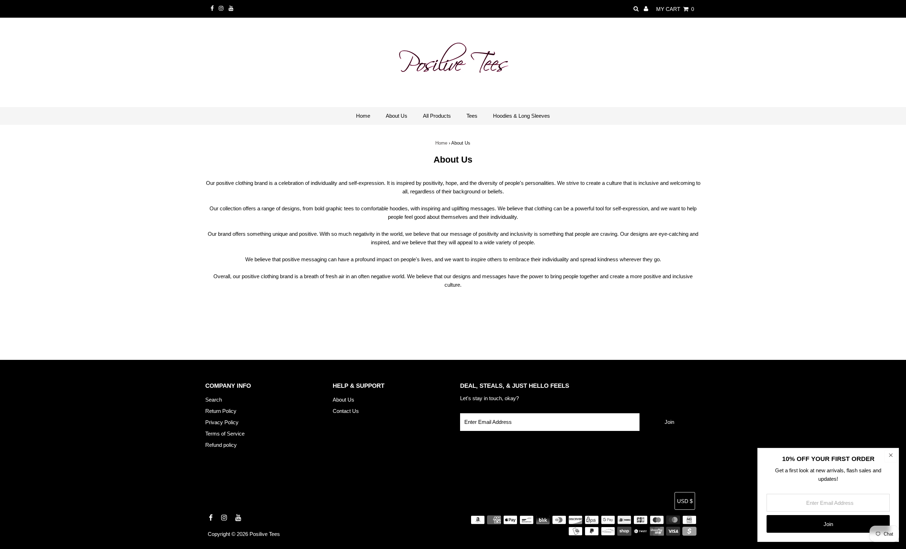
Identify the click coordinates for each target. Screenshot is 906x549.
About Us (343, 400)
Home (441, 143)
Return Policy (220, 411)
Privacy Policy (222, 422)
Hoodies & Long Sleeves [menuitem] (521, 116)
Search (213, 400)
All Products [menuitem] (437, 116)
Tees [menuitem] (471, 116)
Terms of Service (225, 434)
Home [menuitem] (363, 116)
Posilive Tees (265, 534)
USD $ (685, 501)
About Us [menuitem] (396, 116)
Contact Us (346, 411)
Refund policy (221, 445)
